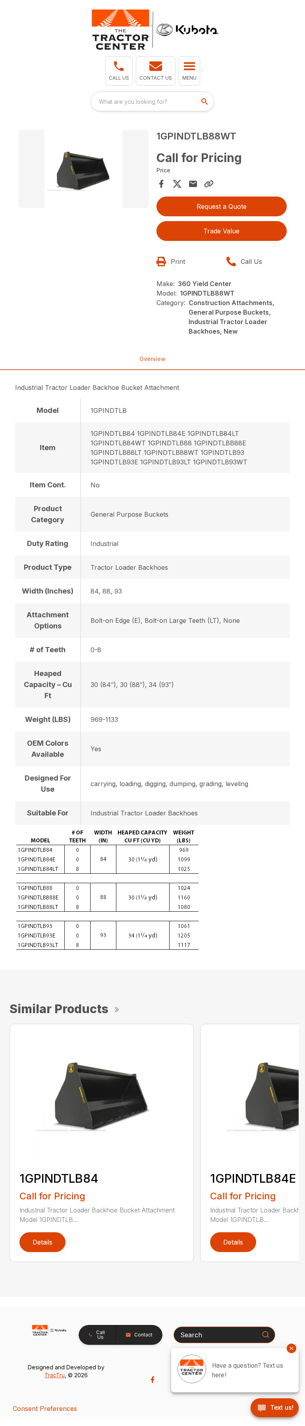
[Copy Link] (209, 184)
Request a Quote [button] (222, 206)
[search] (205, 101)
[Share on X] (177, 184)
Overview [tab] (152, 358)
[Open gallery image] (83, 169)
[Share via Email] (193, 184)
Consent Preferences (45, 1409)
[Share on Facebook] (161, 184)
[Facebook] (152, 1379)
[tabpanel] (83, 170)
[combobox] (152, 101)
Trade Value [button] (221, 231)
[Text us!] (274, 1409)
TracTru (54, 1375)
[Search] (266, 1334)
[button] (119, 71)
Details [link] (42, 1242)
